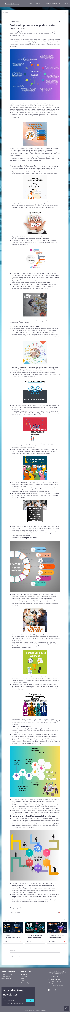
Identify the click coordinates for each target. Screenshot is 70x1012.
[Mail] (49, 977)
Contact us (24, 974)
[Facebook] (52, 990)
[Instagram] (55, 990)
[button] (65, 12)
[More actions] (59, 21)
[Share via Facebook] (10, 908)
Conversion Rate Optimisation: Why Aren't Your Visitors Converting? (12, 936)
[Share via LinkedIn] (17, 908)
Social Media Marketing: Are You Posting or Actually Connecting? (35, 936)
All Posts (5, 12)
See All (65, 919)
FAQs (22, 978)
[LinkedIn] (49, 990)
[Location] (49, 982)
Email (4, 997)
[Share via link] (20, 908)
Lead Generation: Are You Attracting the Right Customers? (56, 936)
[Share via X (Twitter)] (13, 908)
